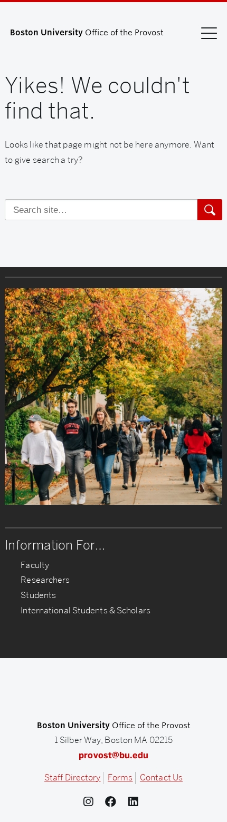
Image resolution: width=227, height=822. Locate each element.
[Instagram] (91, 802)
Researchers (45, 579)
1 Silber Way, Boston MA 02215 (113, 740)
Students (38, 595)
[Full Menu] (209, 32)
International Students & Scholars (85, 610)
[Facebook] (113, 802)
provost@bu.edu (113, 755)
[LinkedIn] (136, 802)
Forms (120, 777)
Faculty (35, 565)
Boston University (113, 691)
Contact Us (161, 777)
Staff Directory (72, 777)
